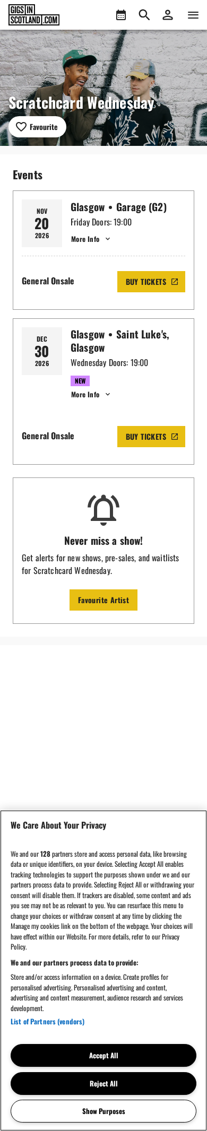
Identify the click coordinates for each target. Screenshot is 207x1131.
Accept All (103, 1055)
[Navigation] (193, 15)
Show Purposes (103, 1111)
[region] (103, 970)
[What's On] (121, 15)
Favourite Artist (103, 599)
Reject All (104, 1083)
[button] (167, 15)
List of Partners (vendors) (47, 1021)
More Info (85, 238)
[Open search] (144, 15)
